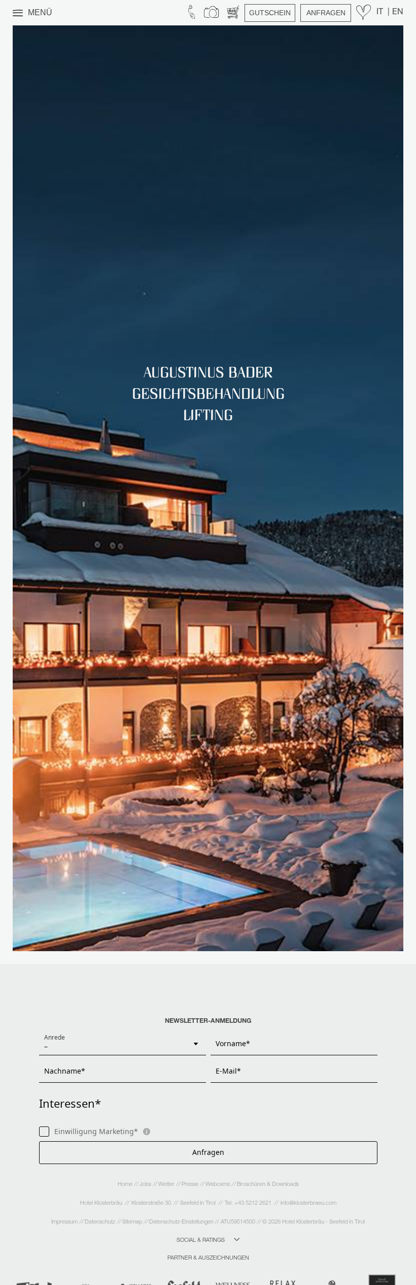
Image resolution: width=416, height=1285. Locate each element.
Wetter (167, 1184)
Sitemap (133, 1222)
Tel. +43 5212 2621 (248, 1203)
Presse (191, 1184)
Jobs (146, 1184)
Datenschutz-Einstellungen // (184, 1222)
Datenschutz (101, 1222)
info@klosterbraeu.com (308, 1203)
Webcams (218, 1184)
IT (380, 13)
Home (126, 1184)
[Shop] (233, 12)
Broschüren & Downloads (268, 1184)
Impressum (65, 1222)
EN (397, 13)
